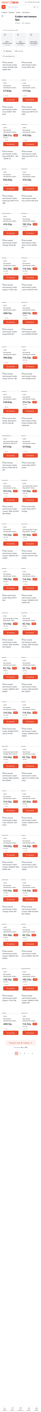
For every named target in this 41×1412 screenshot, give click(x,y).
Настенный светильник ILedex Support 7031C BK (9, 1020)
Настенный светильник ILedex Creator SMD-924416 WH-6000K (10, 797)
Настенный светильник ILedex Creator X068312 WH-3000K (29, 842)
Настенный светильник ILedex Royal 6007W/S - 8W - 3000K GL (10, 176)
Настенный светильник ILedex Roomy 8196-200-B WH (9, 487)
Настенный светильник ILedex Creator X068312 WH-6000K (10, 708)
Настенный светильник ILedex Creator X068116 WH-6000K (10, 975)
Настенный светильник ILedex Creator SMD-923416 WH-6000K (10, 531)
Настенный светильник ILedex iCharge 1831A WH (9, 931)
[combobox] (23, 7)
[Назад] (12, 1053)
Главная (4, 12)
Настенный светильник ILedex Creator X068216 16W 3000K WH (29, 1020)
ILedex (18, 12)
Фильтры (9, 51)
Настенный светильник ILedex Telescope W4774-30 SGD (29, 176)
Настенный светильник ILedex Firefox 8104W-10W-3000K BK (29, 442)
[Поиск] (37, 7)
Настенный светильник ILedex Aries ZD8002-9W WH (29, 975)
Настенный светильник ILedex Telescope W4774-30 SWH (29, 131)
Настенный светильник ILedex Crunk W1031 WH (28, 87)
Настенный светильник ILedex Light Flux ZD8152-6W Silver (29, 797)
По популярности (9, 56)
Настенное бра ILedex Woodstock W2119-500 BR (11, 442)
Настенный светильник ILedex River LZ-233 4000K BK (29, 265)
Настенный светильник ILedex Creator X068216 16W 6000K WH (10, 886)
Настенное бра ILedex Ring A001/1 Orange (30, 530)
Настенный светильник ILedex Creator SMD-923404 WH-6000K (10, 664)
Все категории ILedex (11, 30)
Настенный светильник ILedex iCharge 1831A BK (9, 265)
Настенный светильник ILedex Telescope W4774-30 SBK (10, 220)
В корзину (11, 100)
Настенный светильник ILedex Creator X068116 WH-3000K (10, 575)
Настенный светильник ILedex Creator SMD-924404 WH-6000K (29, 664)
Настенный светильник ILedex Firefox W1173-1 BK (9, 398)
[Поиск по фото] (34, 7)
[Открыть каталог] (4, 7)
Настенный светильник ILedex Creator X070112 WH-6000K (29, 575)
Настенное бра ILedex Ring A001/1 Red (10, 619)
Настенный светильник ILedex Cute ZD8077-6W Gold (10, 131)
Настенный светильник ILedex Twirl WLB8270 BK (28, 398)
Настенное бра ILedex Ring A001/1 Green (30, 487)
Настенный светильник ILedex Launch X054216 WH (29, 309)
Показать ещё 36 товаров (19, 1043)
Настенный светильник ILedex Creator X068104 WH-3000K (29, 753)
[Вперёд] (28, 1053)
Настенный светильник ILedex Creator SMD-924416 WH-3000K (29, 708)
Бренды (11, 12)
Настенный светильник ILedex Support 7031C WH (9, 309)
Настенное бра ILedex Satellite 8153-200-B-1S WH (10, 753)
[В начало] (8, 1053)
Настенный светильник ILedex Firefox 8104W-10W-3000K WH (10, 87)
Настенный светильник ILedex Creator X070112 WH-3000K (29, 886)
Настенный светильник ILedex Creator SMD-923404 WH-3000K (29, 931)
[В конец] (32, 1053)
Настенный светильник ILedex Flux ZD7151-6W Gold (29, 220)
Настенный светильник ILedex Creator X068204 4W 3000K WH (29, 619)
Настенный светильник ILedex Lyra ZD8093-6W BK (29, 353)
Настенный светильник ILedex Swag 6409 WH (9, 353)
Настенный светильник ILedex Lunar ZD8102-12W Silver (9, 842)
